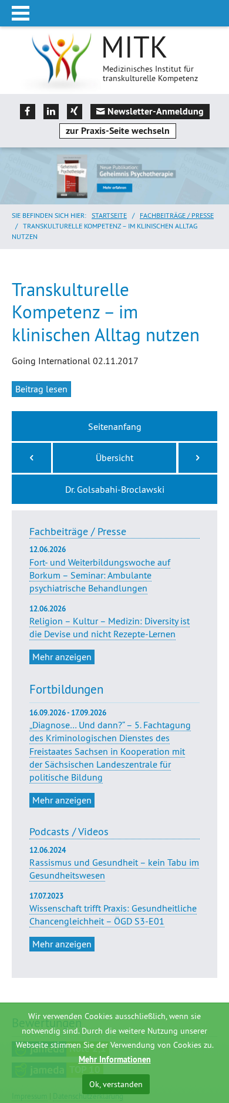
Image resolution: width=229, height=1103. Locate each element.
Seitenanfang (115, 426)
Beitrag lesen (41, 389)
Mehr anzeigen (62, 657)
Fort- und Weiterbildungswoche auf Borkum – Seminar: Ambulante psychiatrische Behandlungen (99, 569)
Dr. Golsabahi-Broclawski (114, 489)
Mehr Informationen (115, 1059)
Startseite (109, 215)
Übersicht (114, 457)
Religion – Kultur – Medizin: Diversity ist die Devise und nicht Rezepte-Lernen (109, 622)
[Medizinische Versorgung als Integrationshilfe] (31, 457)
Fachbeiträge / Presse (177, 215)
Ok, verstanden (116, 1084)
